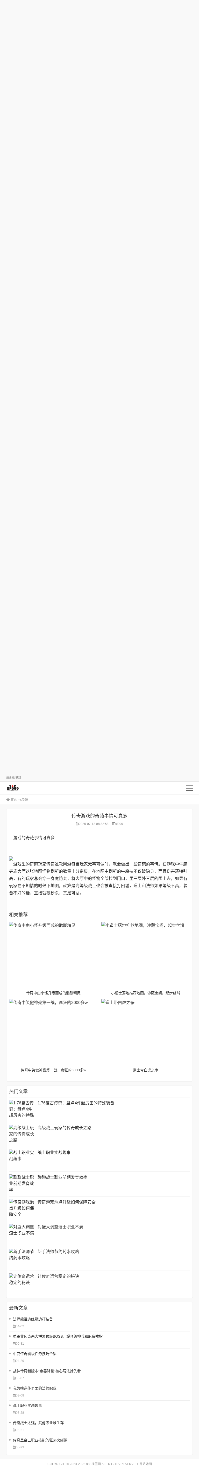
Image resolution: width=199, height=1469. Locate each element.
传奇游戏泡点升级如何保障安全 (67, 1202)
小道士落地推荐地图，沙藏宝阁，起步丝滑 (145, 993)
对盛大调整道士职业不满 (60, 1227)
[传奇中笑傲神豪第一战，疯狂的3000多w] (53, 1032)
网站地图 (145, 1464)
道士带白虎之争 (145, 1070)
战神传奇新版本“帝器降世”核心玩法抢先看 (47, 1371)
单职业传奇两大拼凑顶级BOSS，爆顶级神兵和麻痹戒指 (58, 1336)
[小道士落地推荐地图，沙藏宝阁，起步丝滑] (145, 955)
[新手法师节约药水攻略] (22, 1258)
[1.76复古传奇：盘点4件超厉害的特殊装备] (22, 1109)
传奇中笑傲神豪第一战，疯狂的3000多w (53, 1070)
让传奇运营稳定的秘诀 (58, 1276)
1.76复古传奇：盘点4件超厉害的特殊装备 (76, 1103)
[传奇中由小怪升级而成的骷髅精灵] (53, 955)
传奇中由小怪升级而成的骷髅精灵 (53, 993)
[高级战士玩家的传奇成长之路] (22, 1134)
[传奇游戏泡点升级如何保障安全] (22, 1208)
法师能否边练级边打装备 (33, 1319)
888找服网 (30, 788)
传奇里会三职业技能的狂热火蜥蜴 (40, 1440)
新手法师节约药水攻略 (58, 1251)
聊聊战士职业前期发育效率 (62, 1177)
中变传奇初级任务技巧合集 (34, 1354)
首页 (14, 799)
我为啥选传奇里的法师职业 (34, 1388)
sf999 (24, 799)
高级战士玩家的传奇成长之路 (64, 1128)
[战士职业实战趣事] (22, 1159)
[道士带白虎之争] (145, 1032)
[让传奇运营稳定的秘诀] (22, 1283)
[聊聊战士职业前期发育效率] (22, 1184)
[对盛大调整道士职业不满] (22, 1233)
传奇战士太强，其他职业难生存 (38, 1423)
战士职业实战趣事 (54, 1152)
